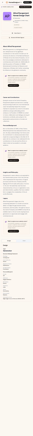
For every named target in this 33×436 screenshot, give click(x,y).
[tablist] (16, 240)
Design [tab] (9, 240)
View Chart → (17, 33)
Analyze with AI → (13, 85)
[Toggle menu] (2, 2)
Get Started (26, 2)
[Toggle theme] (21, 2)
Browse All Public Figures (17, 37)
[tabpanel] (16, 271)
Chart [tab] (24, 240)
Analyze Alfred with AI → (25, 6)
